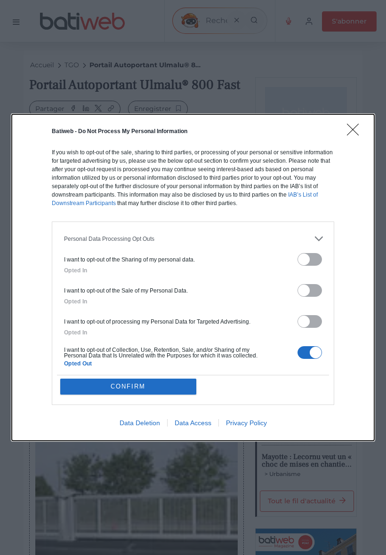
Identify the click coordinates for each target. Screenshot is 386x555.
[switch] (310, 259)
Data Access (193, 423)
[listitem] (193, 239)
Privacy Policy (246, 423)
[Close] (356, 133)
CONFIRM (128, 386)
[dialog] (193, 277)
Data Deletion (140, 423)
